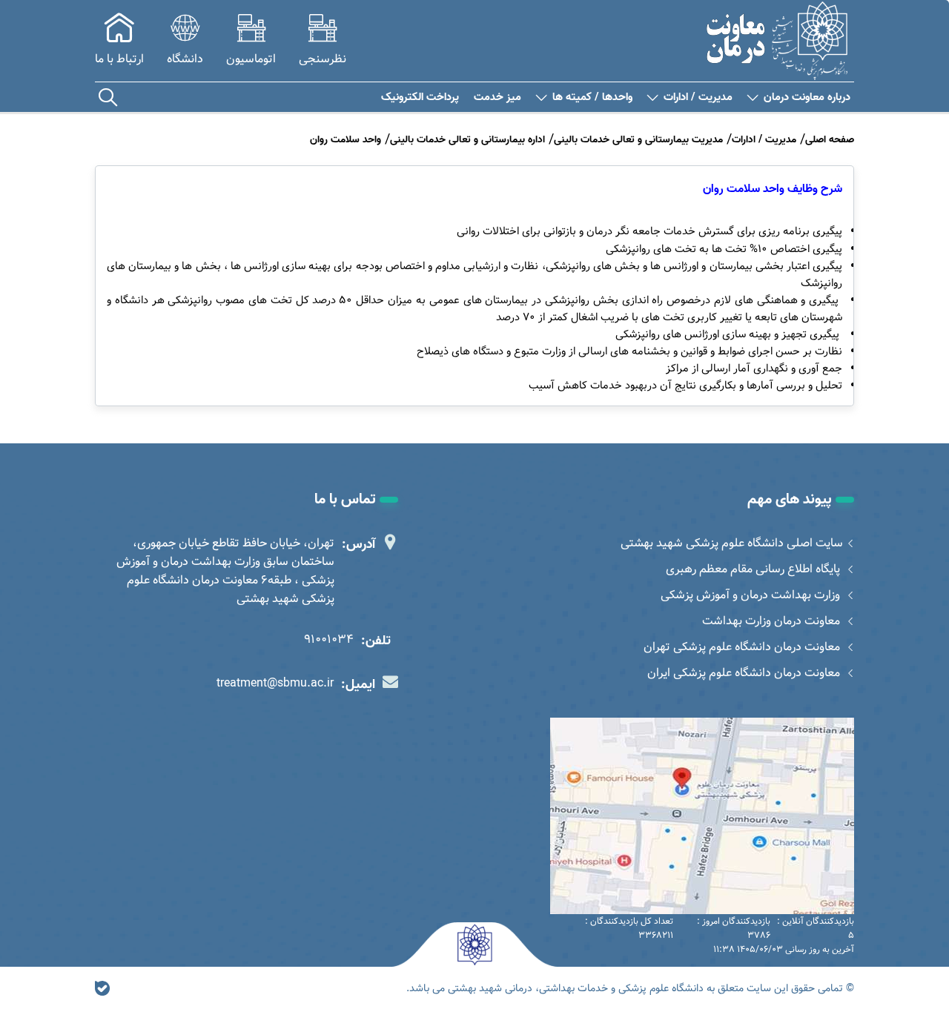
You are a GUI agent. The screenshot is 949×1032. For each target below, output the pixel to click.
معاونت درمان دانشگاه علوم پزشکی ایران (745, 673)
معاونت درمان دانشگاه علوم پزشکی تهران (743, 647)
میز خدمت (497, 97)
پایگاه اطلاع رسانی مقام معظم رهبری (754, 569)
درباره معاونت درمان (807, 97)
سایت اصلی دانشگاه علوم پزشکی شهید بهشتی (732, 543)
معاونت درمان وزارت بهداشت (772, 621)
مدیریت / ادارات (698, 97)
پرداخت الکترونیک (420, 97)
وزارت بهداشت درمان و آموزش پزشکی (752, 595)
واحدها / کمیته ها (592, 97)
